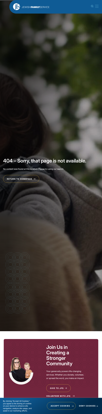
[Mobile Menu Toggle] (96, 6)
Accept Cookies (60, 406)
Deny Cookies (87, 406)
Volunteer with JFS (58, 396)
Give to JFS (57, 388)
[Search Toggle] (92, 6)
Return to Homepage (20, 179)
